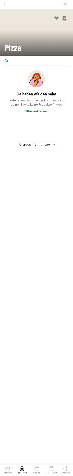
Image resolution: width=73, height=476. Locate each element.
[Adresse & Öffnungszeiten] (64, 18)
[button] (65, 4)
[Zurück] (4, 4)
